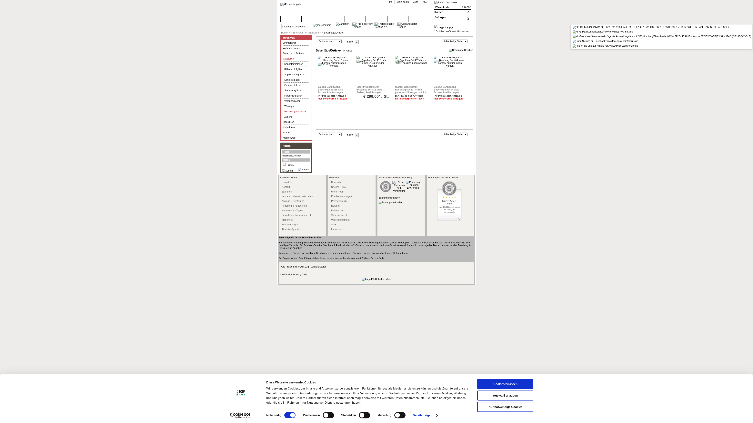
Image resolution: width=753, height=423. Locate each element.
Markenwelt (289, 137)
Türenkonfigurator (291, 229)
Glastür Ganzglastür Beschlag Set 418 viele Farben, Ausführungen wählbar (330, 91)
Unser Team (337, 191)
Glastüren (313, 32)
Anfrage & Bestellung (293, 201)
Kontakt (286, 187)
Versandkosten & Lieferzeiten (297, 196)
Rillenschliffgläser (293, 69)
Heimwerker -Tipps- (292, 210)
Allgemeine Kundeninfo (294, 205)
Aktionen (287, 132)
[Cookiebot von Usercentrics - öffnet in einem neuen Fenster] (240, 415)
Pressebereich (339, 201)
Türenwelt (298, 32)
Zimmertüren (289, 43)
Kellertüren (289, 127)
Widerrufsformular (340, 220)
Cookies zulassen (505, 384)
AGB (333, 224)
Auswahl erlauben (505, 395)
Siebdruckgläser (293, 90)
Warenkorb (442, 7)
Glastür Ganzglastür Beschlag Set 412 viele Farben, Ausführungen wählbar (369, 91)
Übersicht (287, 182)
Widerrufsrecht (339, 215)
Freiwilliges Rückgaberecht (296, 215)
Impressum (337, 229)
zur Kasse (446, 28)
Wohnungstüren (291, 48)
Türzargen (289, 106)
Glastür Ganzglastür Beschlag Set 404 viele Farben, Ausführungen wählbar (446, 91)
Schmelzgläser (292, 80)
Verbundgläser (292, 101)
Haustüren (288, 122)
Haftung (335, 205)
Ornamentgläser (293, 85)
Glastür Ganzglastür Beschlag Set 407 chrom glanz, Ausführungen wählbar (411, 90)
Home (284, 32)
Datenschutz (338, 210)
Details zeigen (422, 415)
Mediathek (287, 220)
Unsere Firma (338, 187)
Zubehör (288, 117)
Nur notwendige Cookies (505, 407)
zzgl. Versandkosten (315, 266)
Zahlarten (287, 191)
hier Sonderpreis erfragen (332, 98)
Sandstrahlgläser (293, 64)
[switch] (328, 415)
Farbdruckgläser (293, 95)
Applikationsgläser (294, 74)
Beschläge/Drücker (334, 32)
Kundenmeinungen (341, 196)
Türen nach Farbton (293, 53)
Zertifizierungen (290, 224)
